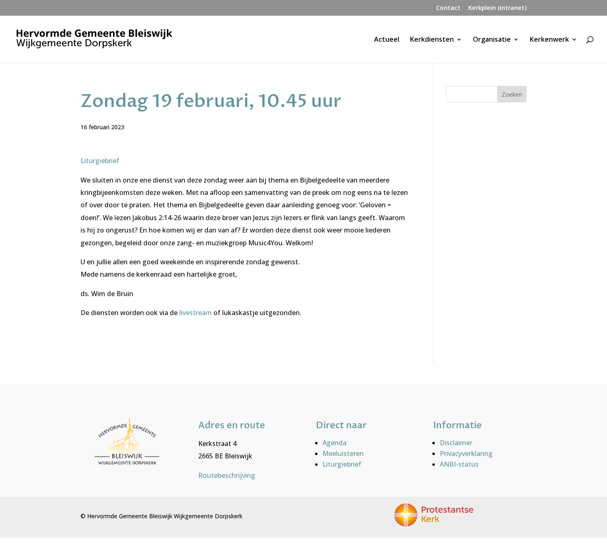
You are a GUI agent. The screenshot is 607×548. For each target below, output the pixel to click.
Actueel (386, 40)
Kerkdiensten (432, 40)
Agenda (334, 442)
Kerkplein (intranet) (497, 8)
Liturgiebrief (100, 160)
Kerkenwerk (549, 40)
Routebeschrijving (226, 475)
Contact (448, 8)
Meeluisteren (343, 453)
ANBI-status (459, 464)
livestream (196, 312)
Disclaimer (456, 442)
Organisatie (492, 40)
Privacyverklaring (466, 453)
